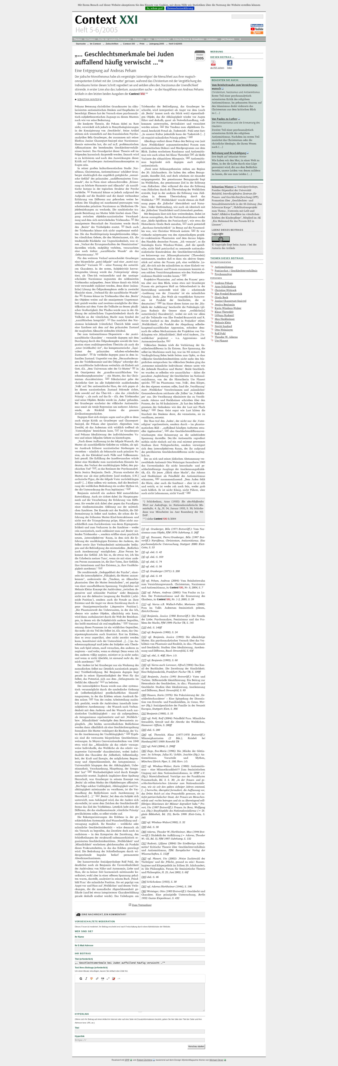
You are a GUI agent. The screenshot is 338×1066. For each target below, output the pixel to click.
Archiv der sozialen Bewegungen (114, 39)
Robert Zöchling (144, 1060)
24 (192, 154)
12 (94, 468)
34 (166, 430)
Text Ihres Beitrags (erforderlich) (91, 967)
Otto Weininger (224, 329)
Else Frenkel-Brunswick (228, 293)
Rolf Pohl (220, 333)
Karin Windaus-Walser (228, 308)
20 (89, 771)
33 (153, 410)
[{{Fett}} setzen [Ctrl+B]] (81, 978)
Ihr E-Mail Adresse (84, 945)
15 (125, 623)
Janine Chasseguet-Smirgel (230, 300)
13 (128, 489)
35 (157, 479)
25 (188, 158)
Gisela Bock (221, 297)
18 (91, 699)
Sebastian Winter (88, 99)
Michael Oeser (216, 1060)
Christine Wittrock (225, 290)
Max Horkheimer (225, 319)
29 (184, 275)
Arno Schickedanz (225, 286)
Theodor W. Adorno (226, 337)
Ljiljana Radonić (224, 315)
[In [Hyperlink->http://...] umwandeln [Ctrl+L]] (97, 978)
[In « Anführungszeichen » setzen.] (108, 978)
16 (98, 661)
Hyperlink (79, 1036)
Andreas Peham (224, 282)
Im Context (89, 39)
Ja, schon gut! (155, 8)
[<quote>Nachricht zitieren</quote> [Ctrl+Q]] (102, 978)
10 (107, 378)
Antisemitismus (224, 266)
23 (190, 137)
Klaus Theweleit (224, 311)
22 (162, 126)
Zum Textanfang (142, 905)
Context (106, 20)
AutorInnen (211, 39)
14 (100, 568)
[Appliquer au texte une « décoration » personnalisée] (92, 978)
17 (102, 681)
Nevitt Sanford (223, 326)
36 (188, 492)
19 (128, 733)
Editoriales (138, 39)
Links (149, 39)
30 (159, 303)
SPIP (127, 1060)
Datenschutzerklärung (180, 8)
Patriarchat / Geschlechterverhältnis (236, 270)
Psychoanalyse (223, 274)
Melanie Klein (223, 322)
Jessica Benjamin (225, 304)
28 (193, 230)
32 (153, 382)
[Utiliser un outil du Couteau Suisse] (113, 978)
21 (97, 795)
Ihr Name (79, 937)
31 (168, 341)
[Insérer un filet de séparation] (119, 978)
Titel (77, 1028)
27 (184, 223)
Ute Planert (221, 340)
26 (158, 199)
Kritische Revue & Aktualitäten (188, 39)
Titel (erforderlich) (84, 959)
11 (117, 430)
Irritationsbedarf (162, 39)
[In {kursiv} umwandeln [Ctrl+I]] (86, 978)
